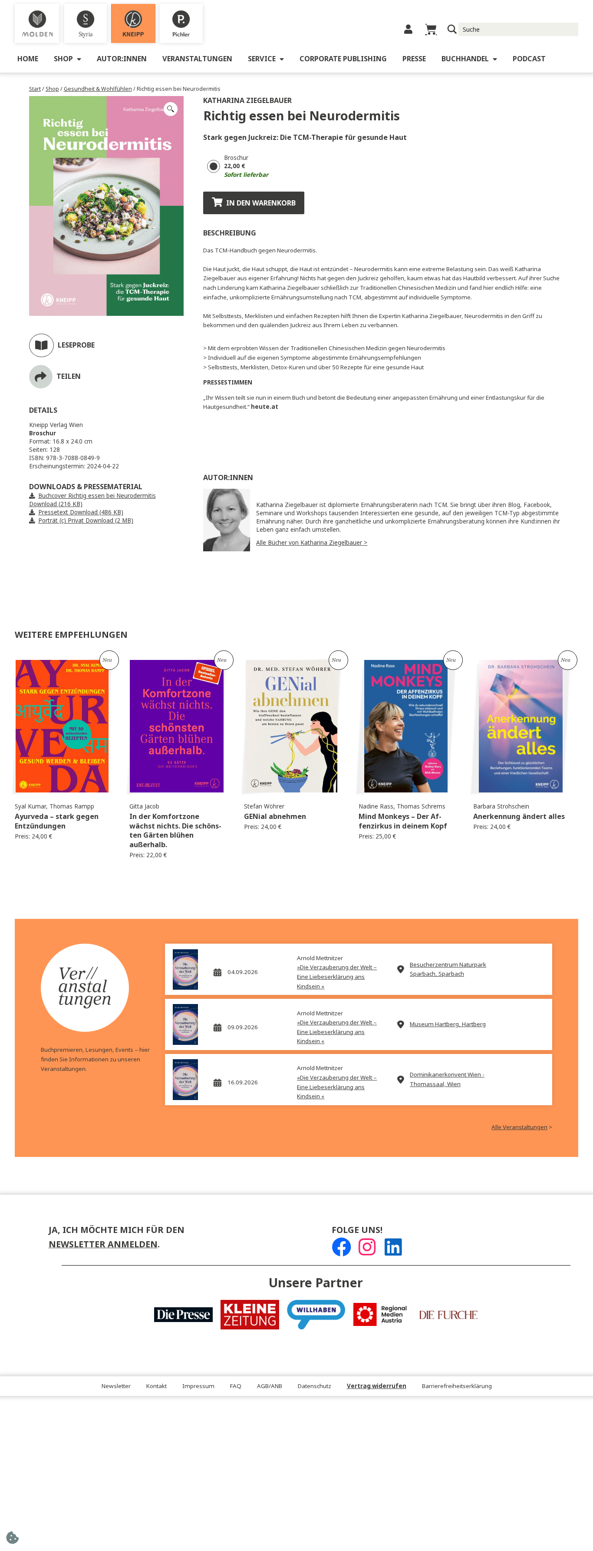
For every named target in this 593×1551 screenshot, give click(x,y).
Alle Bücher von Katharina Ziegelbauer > (311, 543)
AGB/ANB (269, 1386)
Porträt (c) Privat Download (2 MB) (85, 521)
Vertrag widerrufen (376, 1386)
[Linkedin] (393, 1247)
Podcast (529, 59)
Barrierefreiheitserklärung (457, 1386)
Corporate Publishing (343, 59)
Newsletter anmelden (103, 1244)
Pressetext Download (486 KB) (80, 512)
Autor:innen (122, 59)
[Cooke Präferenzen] (12, 1540)
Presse (414, 59)
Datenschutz (314, 1386)
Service (262, 59)
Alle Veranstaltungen (519, 1127)
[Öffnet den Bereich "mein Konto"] (408, 29)
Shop (63, 59)
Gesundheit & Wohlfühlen (98, 89)
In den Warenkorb (261, 203)
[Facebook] (341, 1247)
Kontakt (156, 1386)
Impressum (198, 1386)
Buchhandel (465, 59)
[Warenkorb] (431, 29)
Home (27, 59)
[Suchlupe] (452, 29)
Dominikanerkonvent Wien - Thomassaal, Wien (447, 1079)
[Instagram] (367, 1247)
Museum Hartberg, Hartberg (448, 1024)
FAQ (235, 1386)
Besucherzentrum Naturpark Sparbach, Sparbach (448, 969)
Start (35, 89)
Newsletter (116, 1386)
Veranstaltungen (197, 59)
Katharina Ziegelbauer (247, 101)
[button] (171, 109)
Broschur (236, 158)
